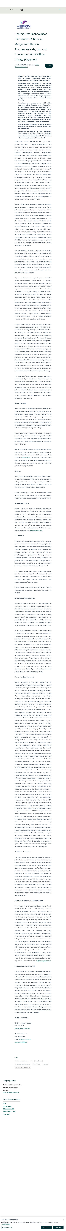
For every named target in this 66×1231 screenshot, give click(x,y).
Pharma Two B (36, 1064)
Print (4, 1103)
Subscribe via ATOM (9, 1111)
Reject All (58, 1227)
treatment (45, 1064)
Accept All (46, 1227)
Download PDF (7, 1106)
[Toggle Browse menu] (59, 9)
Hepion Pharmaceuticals (21, 1061)
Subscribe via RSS (8, 1109)
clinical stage (38, 1061)
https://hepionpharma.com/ (11, 1092)
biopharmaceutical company (22, 1064)
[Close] (63, 1219)
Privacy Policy (6, 1224)
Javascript (6, 1114)
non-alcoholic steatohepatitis (22, 1067)
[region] (33, 1224)
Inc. (31, 1061)
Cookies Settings (7, 1227)
